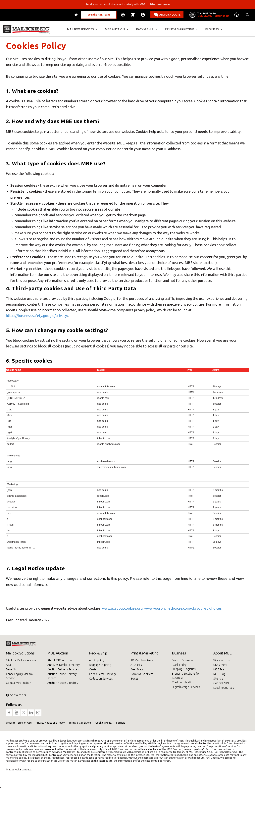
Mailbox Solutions (20, 653)
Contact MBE (221, 683)
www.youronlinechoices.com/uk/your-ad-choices (183, 608)
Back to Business (182, 660)
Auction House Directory (62, 682)
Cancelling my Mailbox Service (19, 676)
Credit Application (183, 682)
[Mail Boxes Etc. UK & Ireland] (26, 29)
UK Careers (220, 664)
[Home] (76, 14)
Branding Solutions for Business (186, 675)
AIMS (9, 664)
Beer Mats (136, 669)
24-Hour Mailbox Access (21, 660)
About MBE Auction (59, 660)
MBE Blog (219, 674)
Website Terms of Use (19, 722)
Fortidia (120, 722)
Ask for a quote (169, 14)
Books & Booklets (141, 674)
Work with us (221, 660)
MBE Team (219, 669)
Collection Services (101, 678)
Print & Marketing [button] (179, 29)
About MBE (222, 653)
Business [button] (212, 29)
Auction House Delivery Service (62, 676)
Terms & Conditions (80, 722)
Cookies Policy (103, 722)
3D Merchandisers (141, 660)
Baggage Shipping (100, 664)
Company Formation (18, 682)
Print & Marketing (144, 653)
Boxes (134, 678)
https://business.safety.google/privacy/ (37, 316)
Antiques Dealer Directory (63, 664)
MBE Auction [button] (115, 29)
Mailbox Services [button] (80, 29)
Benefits (11, 669)
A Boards (136, 664)
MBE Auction (57, 653)
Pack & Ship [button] (144, 29)
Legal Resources (223, 687)
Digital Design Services (186, 687)
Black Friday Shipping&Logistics (184, 667)
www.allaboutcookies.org (122, 608)
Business (179, 653)
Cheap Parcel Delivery (102, 674)
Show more (18, 695)
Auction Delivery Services (63, 669)
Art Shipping (96, 660)
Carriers (94, 669)
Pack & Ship (98, 653)
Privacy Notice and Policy (50, 722)
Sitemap (218, 678)
